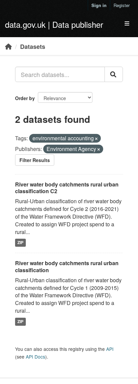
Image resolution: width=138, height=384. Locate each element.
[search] (114, 74)
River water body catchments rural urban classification (67, 266)
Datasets (32, 46)
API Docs (35, 356)
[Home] (8, 46)
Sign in (99, 5)
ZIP (20, 242)
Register (122, 5)
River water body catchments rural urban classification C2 (67, 187)
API (110, 348)
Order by (25, 98)
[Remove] (96, 138)
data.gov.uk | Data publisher (54, 24)
